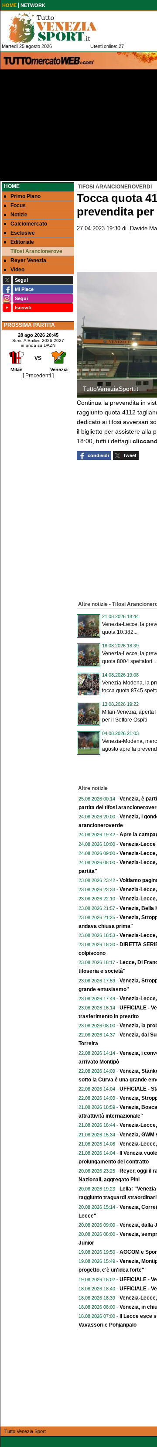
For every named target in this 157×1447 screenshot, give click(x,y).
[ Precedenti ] (38, 376)
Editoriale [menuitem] (22, 242)
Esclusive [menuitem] (22, 233)
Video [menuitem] (17, 270)
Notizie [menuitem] (18, 215)
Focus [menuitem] (18, 205)
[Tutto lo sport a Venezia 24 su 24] (59, 27)
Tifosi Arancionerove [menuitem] (36, 251)
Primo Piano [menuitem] (25, 196)
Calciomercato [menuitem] (28, 224)
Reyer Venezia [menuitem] (28, 260)
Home (12, 186)
